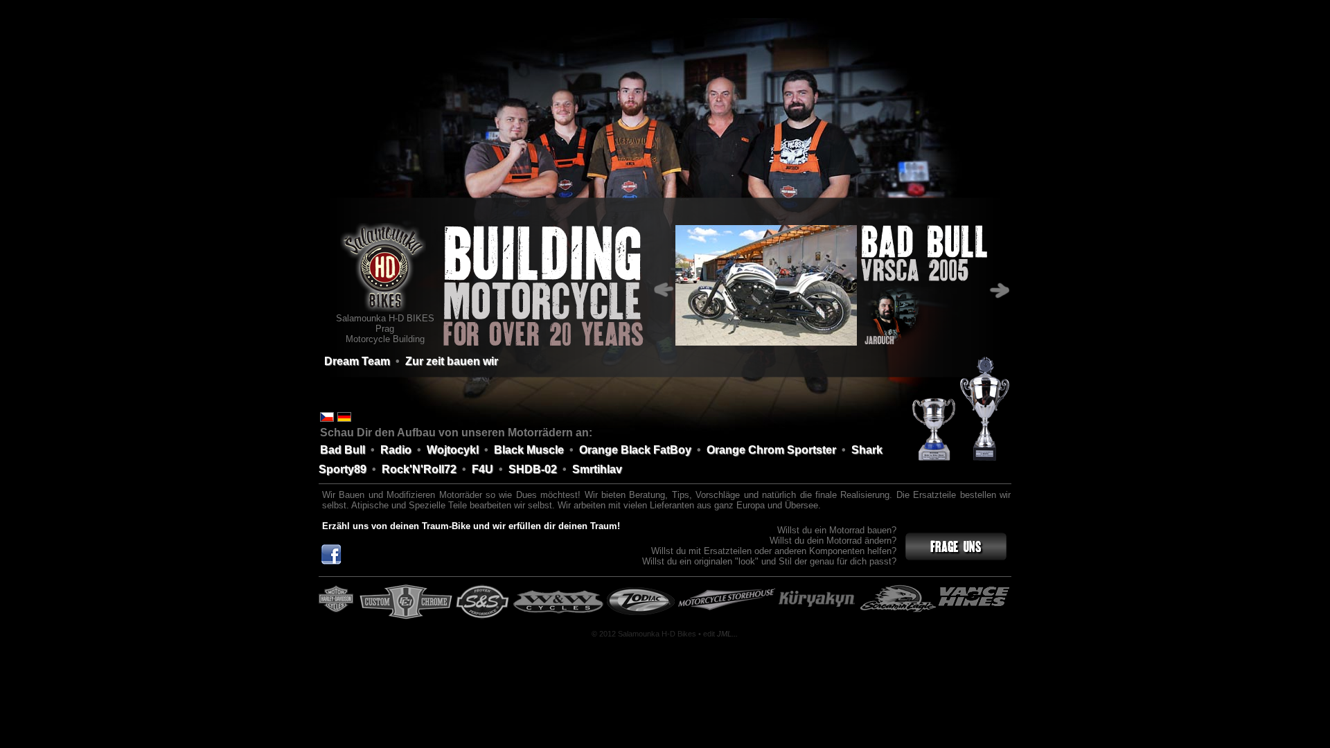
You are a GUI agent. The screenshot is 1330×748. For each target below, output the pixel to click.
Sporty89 (342, 469)
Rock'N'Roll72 (419, 469)
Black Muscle (529, 450)
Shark (867, 450)
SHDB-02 (532, 469)
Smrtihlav (597, 469)
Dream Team (357, 361)
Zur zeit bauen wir (451, 361)
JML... (727, 634)
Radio (395, 450)
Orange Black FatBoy (635, 450)
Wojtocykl (453, 450)
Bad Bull (342, 450)
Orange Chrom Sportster (771, 450)
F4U (482, 469)
